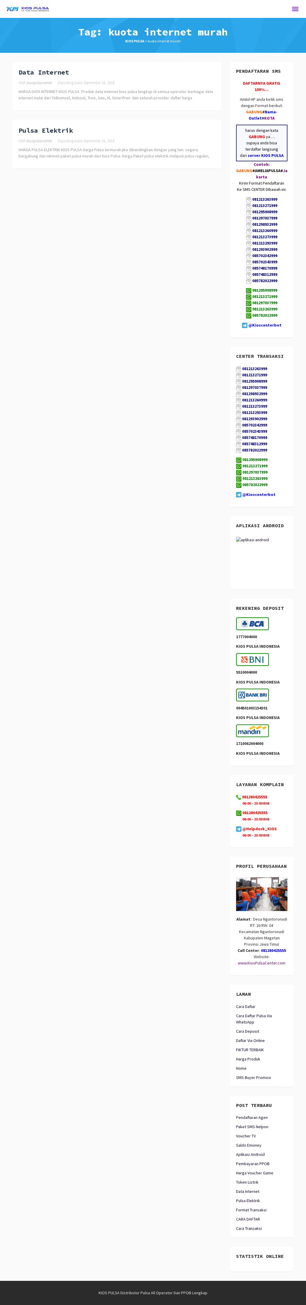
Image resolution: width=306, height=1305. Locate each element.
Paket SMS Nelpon (252, 1126)
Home (241, 1068)
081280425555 (254, 812)
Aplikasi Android (250, 1154)
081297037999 (264, 302)
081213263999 (264, 309)
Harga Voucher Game (254, 1173)
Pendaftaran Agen (252, 1117)
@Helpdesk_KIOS (259, 828)
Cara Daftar (245, 1006)
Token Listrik (247, 1182)
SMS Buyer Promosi (253, 1077)
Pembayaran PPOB (253, 1163)
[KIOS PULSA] (27, 8)
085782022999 (264, 315)
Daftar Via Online (250, 1040)
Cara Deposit (247, 1031)
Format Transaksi (251, 1210)
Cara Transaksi (249, 1228)
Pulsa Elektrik (46, 130)
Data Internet (44, 72)
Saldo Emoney (248, 1145)
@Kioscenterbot (264, 325)
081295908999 (264, 290)
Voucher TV (246, 1136)
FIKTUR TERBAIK (250, 1049)
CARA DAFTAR (248, 1219)
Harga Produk (248, 1059)
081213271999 (264, 296)
